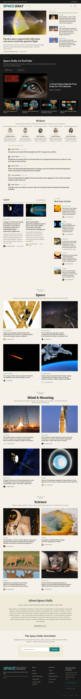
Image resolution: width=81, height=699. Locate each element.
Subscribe (74, 1)
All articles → (41, 200)
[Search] (71, 6)
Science (34, 673)
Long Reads (35, 679)
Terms (71, 695)
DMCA (76, 695)
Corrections (52, 679)
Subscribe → (70, 684)
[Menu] (75, 6)
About (50, 670)
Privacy (65, 695)
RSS (74, 688)
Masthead (52, 673)
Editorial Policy (53, 676)
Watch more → (9, 70)
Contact (51, 682)
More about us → (40, 625)
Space (34, 670)
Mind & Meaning (37, 676)
